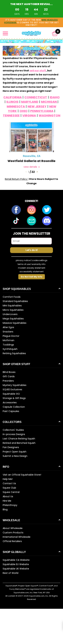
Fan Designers (11, 447)
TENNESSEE (11, 115)
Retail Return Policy (16, 179)
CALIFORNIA (12, 97)
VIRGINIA (29, 115)
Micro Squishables (13, 310)
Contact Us (9, 483)
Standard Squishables (15, 301)
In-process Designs (14, 434)
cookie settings (39, 260)
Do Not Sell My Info (31, 276)
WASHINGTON (49, 115)
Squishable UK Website (16, 568)
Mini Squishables (12, 305)
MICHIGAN (49, 102)
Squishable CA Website (16, 560)
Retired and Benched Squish (19, 443)
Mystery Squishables (14, 385)
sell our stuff (38, 70)
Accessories (10, 402)
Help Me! (8, 479)
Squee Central (11, 492)
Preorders (8, 380)
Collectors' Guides (13, 430)
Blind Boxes (9, 372)
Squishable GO (11, 393)
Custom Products (13, 532)
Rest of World (10, 573)
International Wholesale (16, 537)
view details (31, 166)
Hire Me (7, 500)
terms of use (24, 264)
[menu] (5, 33)
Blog (5, 509)
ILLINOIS (12, 102)
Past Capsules (11, 411)
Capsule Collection (14, 407)
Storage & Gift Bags (14, 398)
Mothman (8, 340)
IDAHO (55, 97)
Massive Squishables (14, 323)
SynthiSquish (10, 349)
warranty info (38, 264)
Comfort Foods (11, 297)
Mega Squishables (13, 318)
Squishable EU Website (16, 564)
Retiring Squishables (14, 353)
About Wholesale (13, 528)
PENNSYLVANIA (41, 111)
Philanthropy (10, 505)
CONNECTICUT (35, 97)
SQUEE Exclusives (12, 389)
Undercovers (10, 314)
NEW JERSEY (37, 106)
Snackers (8, 331)
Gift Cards (9, 376)
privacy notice (23, 260)
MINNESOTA (16, 106)
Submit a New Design (15, 456)
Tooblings (8, 344)
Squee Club (9, 487)
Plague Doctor (11, 336)
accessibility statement (31, 271)
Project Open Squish (14, 451)
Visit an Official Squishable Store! (22, 474)
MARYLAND (29, 102)
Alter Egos (8, 327)
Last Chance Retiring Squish (19, 438)
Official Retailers (12, 541)
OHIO (23, 111)
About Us (8, 496)
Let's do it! (32, 250)
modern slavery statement (31, 267)
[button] (55, 33)
